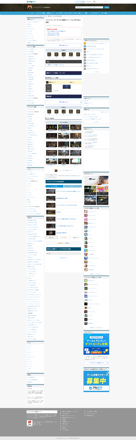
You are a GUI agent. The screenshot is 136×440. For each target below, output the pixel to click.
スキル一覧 (29, 33)
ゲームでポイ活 (79, 1)
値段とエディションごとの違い (33, 320)
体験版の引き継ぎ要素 (31, 315)
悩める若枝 (29, 155)
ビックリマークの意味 (31, 254)
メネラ (28, 354)
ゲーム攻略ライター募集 (91, 411)
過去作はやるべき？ (31, 334)
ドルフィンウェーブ (92, 215)
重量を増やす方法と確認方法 (33, 261)
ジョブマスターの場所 (31, 211)
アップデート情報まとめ (32, 40)
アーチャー (29, 185)
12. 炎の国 (29, 81)
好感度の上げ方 (30, 243)
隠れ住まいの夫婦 (30, 148)
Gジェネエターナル (92, 227)
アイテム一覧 (30, 35)
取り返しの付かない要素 (53, 33)
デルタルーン (90, 319)
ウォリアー (29, 192)
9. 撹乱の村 (29, 74)
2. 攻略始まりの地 (30, 58)
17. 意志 (29, 93)
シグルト (29, 368)
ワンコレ (89, 262)
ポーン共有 (104, 13)
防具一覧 (29, 26)
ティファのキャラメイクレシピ (33, 303)
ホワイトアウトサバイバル (93, 258)
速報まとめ (88, 65)
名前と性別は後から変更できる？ (33, 306)
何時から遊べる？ (30, 336)
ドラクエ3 (90, 315)
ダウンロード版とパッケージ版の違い (34, 322)
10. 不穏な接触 (30, 77)
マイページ (86, 105)
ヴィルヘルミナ (30, 356)
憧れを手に (29, 139)
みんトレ (89, 230)
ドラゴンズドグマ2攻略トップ (33, 21)
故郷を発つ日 (30, 146)
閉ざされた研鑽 (30, 123)
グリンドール (30, 361)
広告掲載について (66, 421)
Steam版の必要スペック (32, 324)
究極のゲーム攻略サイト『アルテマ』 (70, 411)
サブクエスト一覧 (30, 109)
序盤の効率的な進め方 (31, 220)
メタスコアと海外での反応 (32, 327)
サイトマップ (65, 425)
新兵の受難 (29, 116)
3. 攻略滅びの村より (31, 60)
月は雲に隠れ (30, 151)
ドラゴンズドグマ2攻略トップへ (65, 170)
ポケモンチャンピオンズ (93, 284)
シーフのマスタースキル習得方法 (33, 213)
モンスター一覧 (30, 38)
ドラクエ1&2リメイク (92, 292)
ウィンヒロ (90, 238)
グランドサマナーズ (92, 265)
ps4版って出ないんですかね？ (90, 114)
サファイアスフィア (92, 211)
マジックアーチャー (31, 197)
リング (78, 57)
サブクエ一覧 (77, 13)
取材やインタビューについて (68, 415)
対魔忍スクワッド (91, 223)
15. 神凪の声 (29, 88)
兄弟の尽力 (29, 121)
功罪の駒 (29, 128)
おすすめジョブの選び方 (32, 224)
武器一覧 (29, 24)
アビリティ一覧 (30, 28)
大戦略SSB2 (90, 323)
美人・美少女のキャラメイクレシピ (34, 294)
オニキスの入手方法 (31, 268)
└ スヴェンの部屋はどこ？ (32, 153)
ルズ (28, 370)
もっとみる (96, 121)
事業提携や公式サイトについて (68, 417)
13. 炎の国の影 (30, 84)
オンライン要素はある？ (32, 329)
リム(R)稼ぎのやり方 (31, 280)
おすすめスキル (30, 178)
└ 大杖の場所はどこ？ (31, 125)
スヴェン (29, 359)
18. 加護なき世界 (30, 95)
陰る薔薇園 (29, 165)
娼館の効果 (29, 245)
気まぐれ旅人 (30, 130)
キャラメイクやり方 (51, 147)
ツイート (52, 237)
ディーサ (29, 352)
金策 (86, 13)
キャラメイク (95, 13)
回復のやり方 (30, 257)
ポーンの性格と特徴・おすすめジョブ (93, 57)
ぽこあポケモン (91, 280)
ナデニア (29, 347)
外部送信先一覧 (89, 415)
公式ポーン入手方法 (75, 147)
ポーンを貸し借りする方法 (32, 287)
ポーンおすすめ (51, 139)
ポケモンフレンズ (91, 250)
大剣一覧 (88, 51)
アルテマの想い (65, 413)
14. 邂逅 (29, 86)
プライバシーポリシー (91, 413)
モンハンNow (90, 246)
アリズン (29, 204)
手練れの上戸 (30, 162)
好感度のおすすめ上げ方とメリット (93, 68)
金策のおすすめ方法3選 (32, 234)
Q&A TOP (86, 100)
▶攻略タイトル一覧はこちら (96, 274)
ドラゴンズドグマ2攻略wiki (41, 7)
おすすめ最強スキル (61, 31)
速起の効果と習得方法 (90, 60)
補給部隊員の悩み (30, 114)
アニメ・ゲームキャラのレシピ (33, 301)
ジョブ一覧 (59, 13)
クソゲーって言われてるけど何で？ (91, 116)
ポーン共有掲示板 (30, 377)
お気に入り (76, 237)
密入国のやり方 (30, 100)
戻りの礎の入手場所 (31, 238)
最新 (102, 112)
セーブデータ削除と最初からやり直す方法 (94, 54)
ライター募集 (65, 429)
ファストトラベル (75, 156)
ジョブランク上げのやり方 (32, 176)
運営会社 (64, 427)
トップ (31, 13)
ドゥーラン (29, 363)
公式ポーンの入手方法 (31, 282)
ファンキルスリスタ (92, 219)
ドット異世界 (90, 254)
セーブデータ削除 (51, 156)
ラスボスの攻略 (30, 102)
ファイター (29, 183)
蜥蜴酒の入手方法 (30, 266)
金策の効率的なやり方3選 (53, 35)
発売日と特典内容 (30, 317)
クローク (71, 57)
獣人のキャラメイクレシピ (32, 299)
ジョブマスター (75, 139)
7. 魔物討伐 (29, 70)
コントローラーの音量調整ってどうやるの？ (93, 118)
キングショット (91, 242)
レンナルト (29, 366)
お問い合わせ (65, 423)
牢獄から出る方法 (30, 250)
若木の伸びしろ (30, 158)
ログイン (106, 1)
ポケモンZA (90, 300)
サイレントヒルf (91, 311)
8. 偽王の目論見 (30, 72)
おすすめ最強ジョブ (52, 31)
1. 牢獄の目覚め (30, 56)
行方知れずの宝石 (30, 132)
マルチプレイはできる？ (32, 331)
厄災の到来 (29, 137)
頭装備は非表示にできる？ (32, 310)
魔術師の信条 (30, 144)
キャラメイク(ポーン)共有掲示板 (90, 135)
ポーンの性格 (64, 147)
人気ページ (73, 186)
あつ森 (89, 307)
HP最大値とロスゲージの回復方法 (34, 259)
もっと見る (96, 71)
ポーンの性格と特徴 (31, 285)
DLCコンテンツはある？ (32, 338)
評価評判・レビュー (31, 42)
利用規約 (64, 419)
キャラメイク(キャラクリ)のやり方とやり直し (95, 48)
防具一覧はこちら (63, 45)
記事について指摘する (65, 243)
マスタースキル (68, 13)
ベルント (29, 349)
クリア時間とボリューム (32, 273)
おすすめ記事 (54, 186)
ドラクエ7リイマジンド (93, 296)
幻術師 (28, 201)
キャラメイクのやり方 (31, 292)
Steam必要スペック (51, 164)
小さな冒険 (29, 118)
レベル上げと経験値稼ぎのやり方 (33, 236)
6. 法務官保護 (30, 67)
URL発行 (65, 237)
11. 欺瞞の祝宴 (30, 79)
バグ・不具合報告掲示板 (32, 379)
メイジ (28, 190)
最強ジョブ (50, 13)
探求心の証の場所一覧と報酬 (92, 63)
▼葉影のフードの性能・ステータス (55, 64)
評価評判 (64, 164)
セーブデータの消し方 (31, 271)
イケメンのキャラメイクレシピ (33, 296)
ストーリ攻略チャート (31, 49)
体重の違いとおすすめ (31, 308)
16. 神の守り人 (30, 91)
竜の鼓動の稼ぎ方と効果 (32, 252)
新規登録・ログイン (88, 103)
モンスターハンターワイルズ (94, 303)
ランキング (106, 112)
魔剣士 (28, 199)
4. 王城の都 (29, 63)
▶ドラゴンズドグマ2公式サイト (52, 178)
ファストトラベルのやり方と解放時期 (34, 241)
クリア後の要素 (30, 51)
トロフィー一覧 (30, 275)
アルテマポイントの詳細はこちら (96, 362)
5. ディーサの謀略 (30, 65)
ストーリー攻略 (41, 13)
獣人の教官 (29, 160)
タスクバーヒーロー (92, 288)
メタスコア (75, 164)
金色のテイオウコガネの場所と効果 (34, 264)
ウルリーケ (29, 345)
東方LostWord (91, 269)
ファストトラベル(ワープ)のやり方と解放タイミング (96, 43)
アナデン (89, 234)
